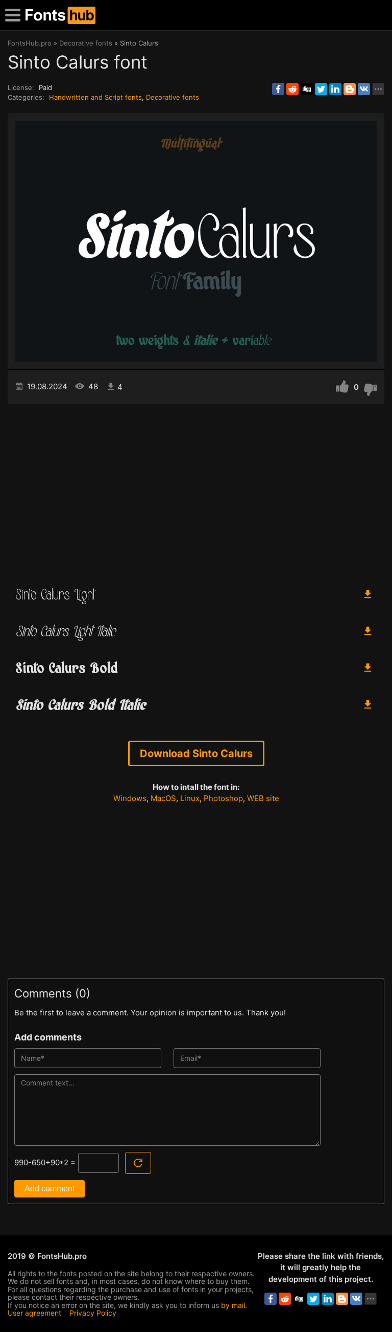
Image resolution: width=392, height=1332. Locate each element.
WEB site (263, 798)
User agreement (34, 1312)
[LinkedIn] (335, 89)
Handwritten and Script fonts (95, 97)
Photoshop (223, 798)
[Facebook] (278, 89)
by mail (233, 1305)
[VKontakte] (364, 89)
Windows (129, 798)
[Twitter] (321, 89)
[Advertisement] (196, 491)
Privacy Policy (92, 1312)
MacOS (163, 798)
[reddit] (292, 89)
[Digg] (307, 89)
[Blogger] (350, 89)
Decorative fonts (172, 97)
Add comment (49, 1188)
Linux (190, 798)
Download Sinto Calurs (196, 753)
